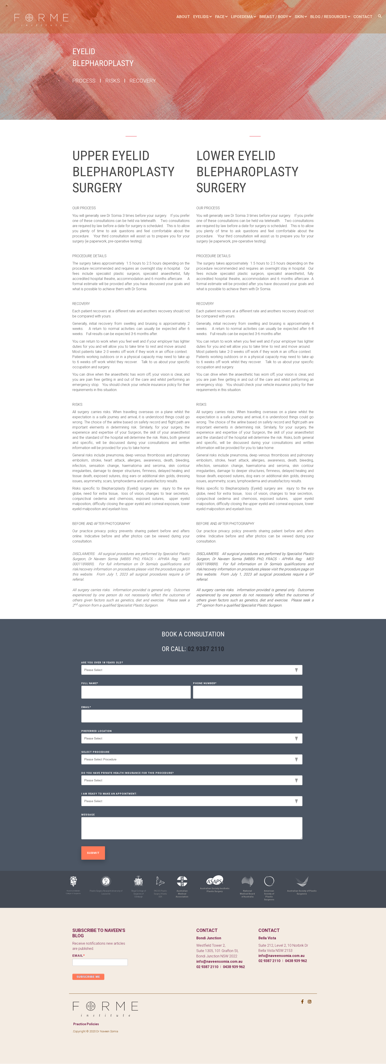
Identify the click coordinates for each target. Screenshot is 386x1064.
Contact (362, 16)
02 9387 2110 (206, 649)
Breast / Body (273, 16)
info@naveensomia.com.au (219, 961)
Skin (299, 16)
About (183, 16)
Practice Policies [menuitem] (86, 1024)
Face (219, 16)
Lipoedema (242, 16)
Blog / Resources (328, 16)
